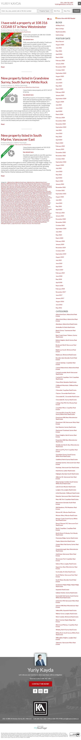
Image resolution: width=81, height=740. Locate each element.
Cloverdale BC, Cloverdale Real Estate (67, 396)
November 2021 (61, 187)
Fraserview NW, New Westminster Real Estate (18, 197)
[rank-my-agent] (46, 691)
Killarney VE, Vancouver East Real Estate (11, 203)
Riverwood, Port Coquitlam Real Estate (25, 213)
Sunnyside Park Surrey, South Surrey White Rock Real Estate (67, 596)
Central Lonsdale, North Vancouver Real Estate (30, 188)
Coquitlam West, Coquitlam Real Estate (10, 194)
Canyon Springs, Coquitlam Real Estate (37, 187)
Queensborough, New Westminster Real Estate (32, 212)
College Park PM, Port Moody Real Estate (42, 192)
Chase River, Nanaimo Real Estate (66, 382)
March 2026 (59, 57)
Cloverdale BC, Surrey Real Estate (66, 400)
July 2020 (59, 232)
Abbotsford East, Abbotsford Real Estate (16, 182)
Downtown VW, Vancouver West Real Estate (35, 195)
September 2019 (61, 254)
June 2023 (59, 133)
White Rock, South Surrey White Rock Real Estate (34, 222)
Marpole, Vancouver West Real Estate (67, 496)
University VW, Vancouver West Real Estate (24, 218)
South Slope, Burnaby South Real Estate (19, 215)
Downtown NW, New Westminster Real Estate (12, 195)
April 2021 (59, 209)
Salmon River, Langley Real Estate (66, 564)
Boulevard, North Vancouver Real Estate (11, 186)
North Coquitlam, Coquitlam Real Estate (31, 209)
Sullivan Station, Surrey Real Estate (66, 593)
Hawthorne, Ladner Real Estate (65, 470)
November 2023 (61, 124)
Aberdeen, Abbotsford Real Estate (66, 324)
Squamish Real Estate (62, 589)
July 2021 (59, 200)
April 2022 (59, 178)
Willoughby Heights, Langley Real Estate (11, 223)
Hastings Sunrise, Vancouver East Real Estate (34, 200)
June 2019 (59, 263)
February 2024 (60, 117)
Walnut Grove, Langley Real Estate (66, 613)
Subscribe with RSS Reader (66, 18)
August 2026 (60, 44)
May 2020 (59, 235)
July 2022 (59, 168)
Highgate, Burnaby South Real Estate (67, 474)
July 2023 (59, 130)
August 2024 (60, 102)
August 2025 (60, 76)
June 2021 (59, 203)
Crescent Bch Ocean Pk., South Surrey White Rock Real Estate (65, 413)
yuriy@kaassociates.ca (64, 4)
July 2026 (59, 48)
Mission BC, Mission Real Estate (65, 512)
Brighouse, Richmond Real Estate (66, 355)
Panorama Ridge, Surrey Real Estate (67, 538)
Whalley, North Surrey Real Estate (66, 630)
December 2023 (61, 121)
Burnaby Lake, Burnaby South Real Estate (17, 187)
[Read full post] (11, 40)
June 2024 (59, 108)
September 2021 (61, 194)
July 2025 (59, 79)
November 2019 (61, 247)
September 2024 (61, 98)
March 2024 (59, 114)
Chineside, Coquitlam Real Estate (66, 390)
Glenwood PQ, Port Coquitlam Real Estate (15, 199)
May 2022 (59, 174)
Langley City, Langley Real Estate (66, 490)
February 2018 (60, 289)
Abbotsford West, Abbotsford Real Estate (37, 182)
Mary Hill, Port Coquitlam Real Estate (67, 499)
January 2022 (60, 184)
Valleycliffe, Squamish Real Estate (66, 610)
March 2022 (59, 181)
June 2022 (59, 171)
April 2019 (59, 266)
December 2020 (61, 219)
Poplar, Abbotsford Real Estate (65, 541)
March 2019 (59, 270)
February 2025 (60, 92)
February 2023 (60, 146)
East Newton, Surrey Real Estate (66, 427)
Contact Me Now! (40, 684)
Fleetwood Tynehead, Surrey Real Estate (25, 196)
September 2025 (61, 73)
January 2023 (60, 149)
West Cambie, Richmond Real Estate (67, 617)
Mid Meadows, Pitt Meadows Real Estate (24, 206)
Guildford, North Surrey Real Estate (67, 459)
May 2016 (59, 308)
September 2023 (61, 127)
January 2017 (60, 298)
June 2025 (59, 83)
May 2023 (59, 136)
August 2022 (60, 165)
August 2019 (60, 257)
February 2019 (60, 273)
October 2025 (60, 70)
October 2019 (60, 251)
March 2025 (59, 89)
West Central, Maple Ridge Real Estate (22, 221)
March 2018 (59, 285)
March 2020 (59, 238)
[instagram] (40, 691)
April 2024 (59, 111)
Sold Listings (60, 35)
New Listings (60, 28)
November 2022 (61, 155)
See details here (28, 39)
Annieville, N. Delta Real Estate (65, 327)
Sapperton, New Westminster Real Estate (19, 32)
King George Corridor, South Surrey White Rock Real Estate (67, 482)
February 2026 (60, 60)
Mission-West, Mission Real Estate (66, 515)
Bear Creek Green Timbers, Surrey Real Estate (16, 184)
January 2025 (60, 95)
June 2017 (59, 295)
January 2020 (60, 244)
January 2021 (60, 216)
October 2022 (60, 159)
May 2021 (59, 206)
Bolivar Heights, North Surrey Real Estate (39, 184)
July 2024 (59, 105)
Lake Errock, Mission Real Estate (66, 487)
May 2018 (59, 279)
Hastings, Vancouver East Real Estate (67, 467)
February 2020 (60, 241)
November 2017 (61, 292)
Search (76, 11)
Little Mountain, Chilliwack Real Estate (67, 493)
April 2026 (59, 54)
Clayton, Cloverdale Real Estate (65, 393)
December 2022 (61, 152)
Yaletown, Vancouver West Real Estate (31, 223)
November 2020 (61, 222)
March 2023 (59, 143)
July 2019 (59, 260)
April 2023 (59, 140)
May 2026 (59, 51)
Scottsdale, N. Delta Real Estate (65, 572)
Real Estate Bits (61, 32)
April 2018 (59, 282)
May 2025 (59, 86)
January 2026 (60, 64)
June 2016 (59, 304)
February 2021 (60, 213)
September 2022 (61, 162)
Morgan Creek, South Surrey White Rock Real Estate (31, 208)
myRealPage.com (40, 728)
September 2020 (61, 228)
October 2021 (60, 190)
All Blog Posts (60, 25)
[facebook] (35, 691)
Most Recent (60, 41)
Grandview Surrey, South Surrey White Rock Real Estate (65, 455)
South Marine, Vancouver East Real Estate (19, 144)
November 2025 (61, 67)
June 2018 (59, 276)
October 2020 (60, 225)
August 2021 (60, 197)
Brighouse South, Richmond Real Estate (31, 186)
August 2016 (60, 301)
